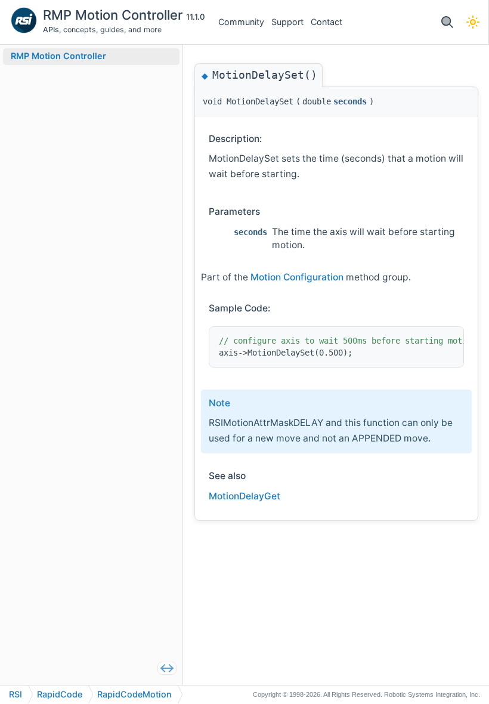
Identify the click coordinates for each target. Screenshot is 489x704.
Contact (326, 22)
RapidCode (59, 694)
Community (241, 22)
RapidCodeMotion (134, 694)
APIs (51, 29)
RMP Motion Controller (114, 15)
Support (287, 22)
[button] (447, 22)
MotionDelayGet (244, 496)
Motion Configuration (296, 277)
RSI (15, 694)
